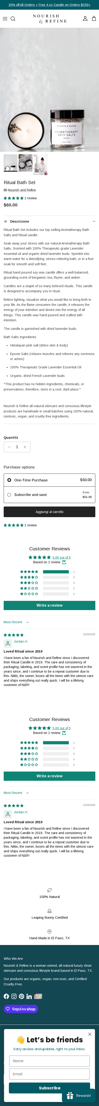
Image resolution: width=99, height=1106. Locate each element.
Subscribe (49, 1088)
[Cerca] (15, 19)
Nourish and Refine (22, 190)
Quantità (11, 437)
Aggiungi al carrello (50, 512)
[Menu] (5, 19)
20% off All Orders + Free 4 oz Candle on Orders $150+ (49, 5)
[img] (13, 635)
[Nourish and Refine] (49, 18)
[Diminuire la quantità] (8, 447)
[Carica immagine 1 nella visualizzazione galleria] (49, 90)
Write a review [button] (49, 605)
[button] (14, 198)
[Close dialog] (89, 1034)
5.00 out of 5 (61, 557)
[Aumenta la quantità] (26, 447)
